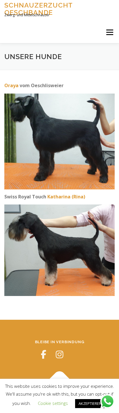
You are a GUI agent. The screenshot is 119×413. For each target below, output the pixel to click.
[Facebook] (43, 354)
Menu (109, 32)
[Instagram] (59, 354)
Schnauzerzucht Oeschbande (38, 8)
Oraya (11, 85)
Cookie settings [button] (53, 403)
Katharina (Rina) (66, 196)
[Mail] (75, 354)
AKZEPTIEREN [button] (90, 403)
